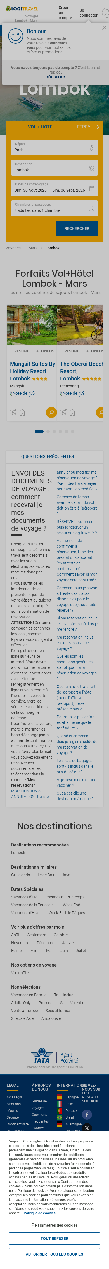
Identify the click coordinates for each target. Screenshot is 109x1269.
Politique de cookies (40, 1213)
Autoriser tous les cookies (54, 1254)
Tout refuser (54, 1238)
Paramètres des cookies (56, 1225)
